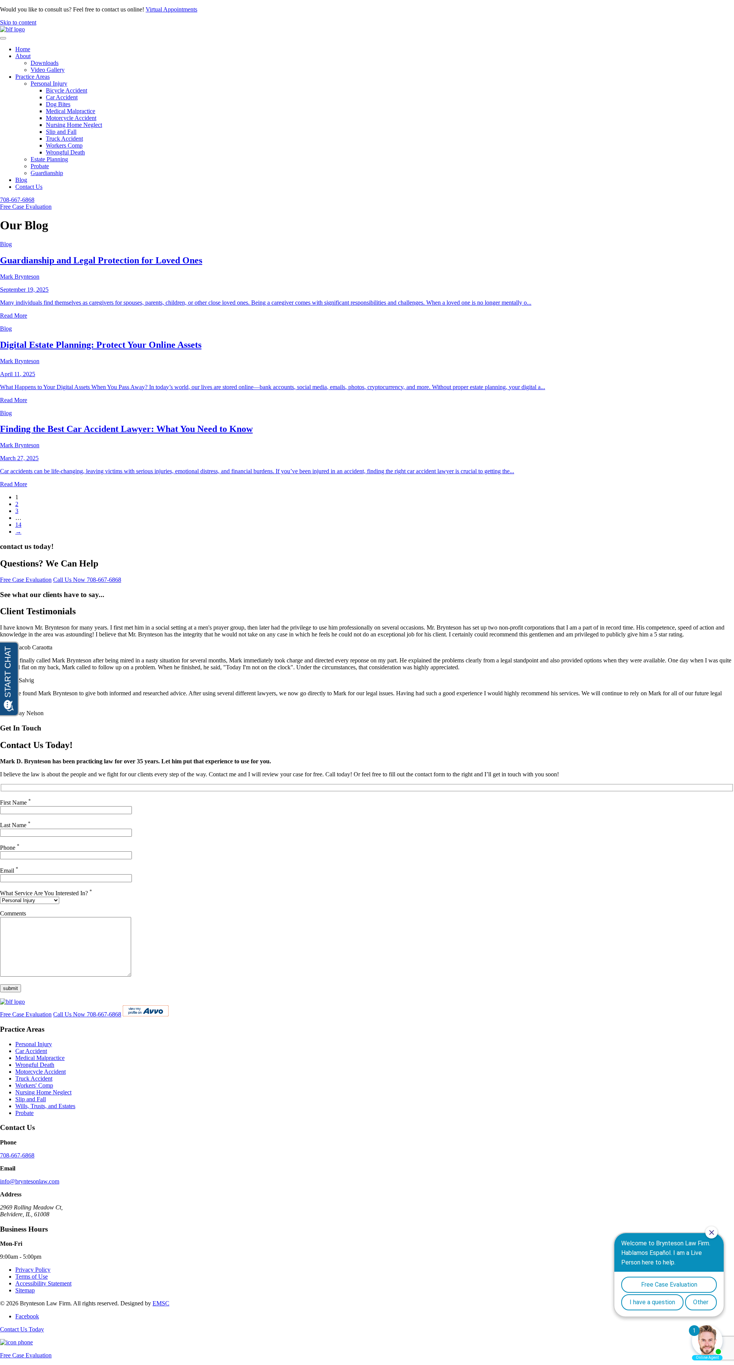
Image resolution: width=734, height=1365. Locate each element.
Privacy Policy (32, 1269)
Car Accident (62, 97)
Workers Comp (64, 145)
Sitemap (25, 1290)
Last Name (15, 825)
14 (18, 524)
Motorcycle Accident (71, 118)
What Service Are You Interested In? (46, 893)
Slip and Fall (61, 131)
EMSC (161, 1303)
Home (22, 49)
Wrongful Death (65, 152)
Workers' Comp (34, 1085)
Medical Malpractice (70, 111)
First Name (15, 802)
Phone (9, 847)
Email (9, 870)
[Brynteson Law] (12, 29)
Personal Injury (49, 83)
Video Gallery (48, 70)
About (23, 56)
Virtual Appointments (171, 9)
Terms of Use (31, 1276)
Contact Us (28, 186)
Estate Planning (49, 159)
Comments (13, 913)
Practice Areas (32, 76)
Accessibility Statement (43, 1283)
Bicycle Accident (66, 90)
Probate (40, 166)
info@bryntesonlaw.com (29, 1181)
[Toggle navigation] (3, 38)
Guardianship (47, 173)
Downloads (44, 63)
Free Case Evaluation (26, 206)
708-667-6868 (17, 199)
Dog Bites (58, 104)
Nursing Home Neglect (74, 125)
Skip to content (18, 22)
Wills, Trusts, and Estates (45, 1106)
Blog (21, 180)
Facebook (27, 1316)
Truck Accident (64, 138)
